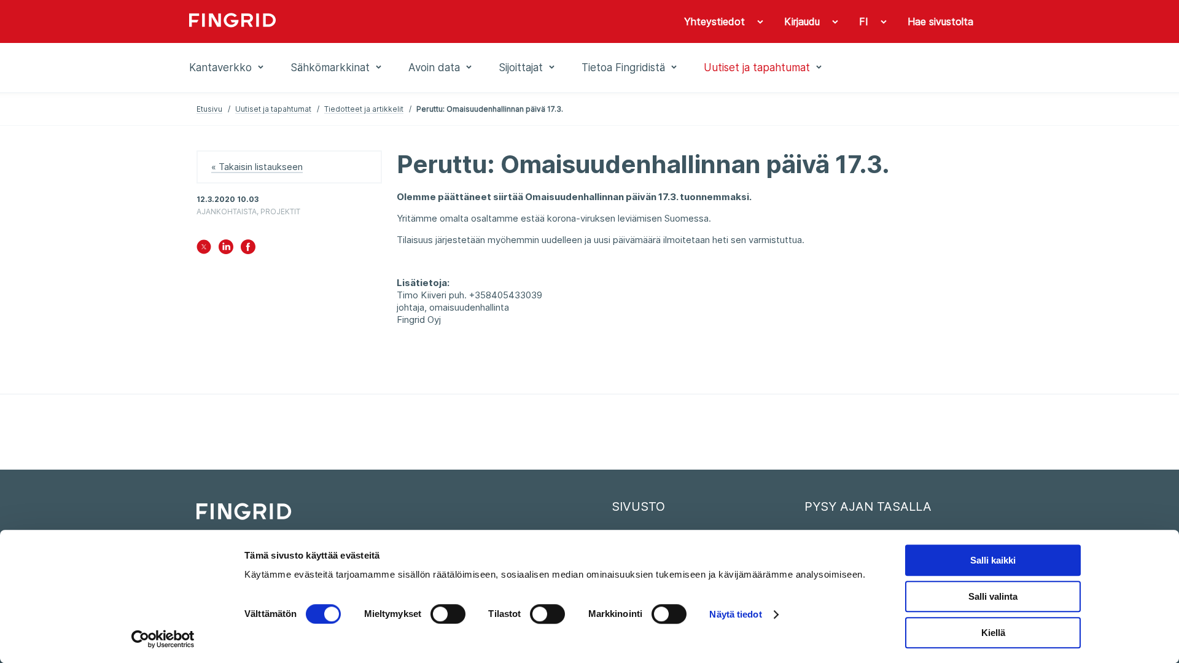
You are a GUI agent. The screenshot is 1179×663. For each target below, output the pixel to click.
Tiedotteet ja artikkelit (363, 109)
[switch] (447, 614)
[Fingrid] (356, 21)
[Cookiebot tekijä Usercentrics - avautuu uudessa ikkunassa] (163, 639)
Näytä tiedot (735, 614)
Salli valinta (993, 596)
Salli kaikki (993, 560)
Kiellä (993, 632)
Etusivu (209, 109)
